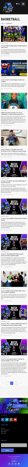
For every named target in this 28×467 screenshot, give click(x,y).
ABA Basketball (9, 88)
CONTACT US (20, 405)
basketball (8, 55)
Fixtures (2, 428)
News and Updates (5, 430)
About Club (3, 433)
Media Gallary (4, 431)
